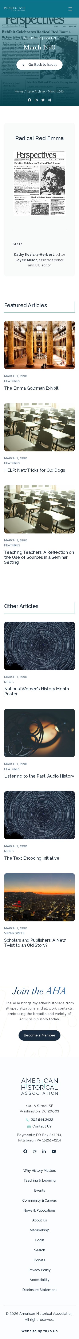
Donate (40, 1260)
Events (39, 1190)
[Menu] (70, 8)
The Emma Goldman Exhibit (31, 388)
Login (39, 1240)
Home (19, 91)
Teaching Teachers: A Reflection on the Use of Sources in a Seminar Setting (39, 557)
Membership (40, 1230)
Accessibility (39, 1280)
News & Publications (39, 1210)
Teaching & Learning (40, 1180)
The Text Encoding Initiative (31, 858)
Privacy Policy (39, 1270)
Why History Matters (39, 1171)
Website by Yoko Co (39, 1331)
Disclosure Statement (39, 1290)
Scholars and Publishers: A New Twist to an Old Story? (35, 943)
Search (39, 1250)
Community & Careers (39, 1200)
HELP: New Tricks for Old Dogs (34, 470)
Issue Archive (36, 91)
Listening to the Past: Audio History (39, 776)
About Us (39, 1220)
